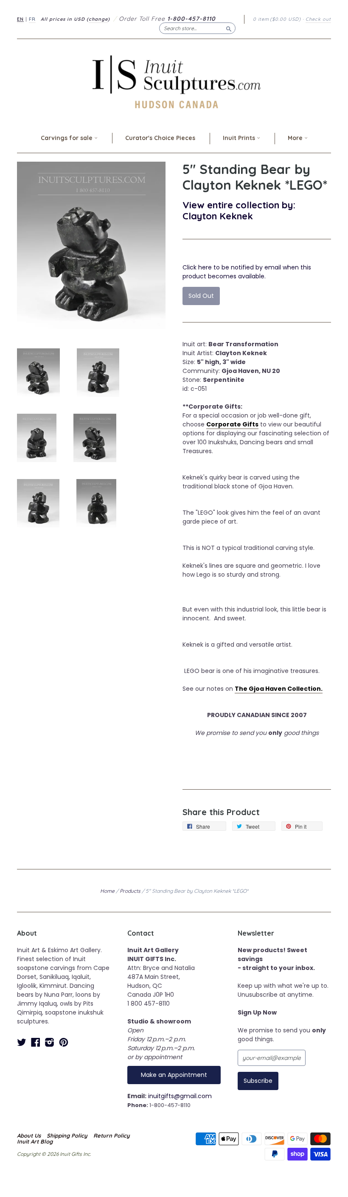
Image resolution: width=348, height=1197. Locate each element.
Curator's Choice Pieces (160, 138)
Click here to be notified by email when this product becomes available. (246, 271)
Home (107, 891)
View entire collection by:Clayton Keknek (238, 210)
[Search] (228, 28)
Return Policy (111, 1135)
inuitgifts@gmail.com (180, 1096)
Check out (318, 19)
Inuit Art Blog (35, 1141)
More (296, 138)
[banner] (174, 81)
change (98, 19)
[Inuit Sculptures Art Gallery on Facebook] (35, 1042)
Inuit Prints (240, 138)
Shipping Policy (67, 1135)
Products (130, 891)
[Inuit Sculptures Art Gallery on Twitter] (21, 1042)
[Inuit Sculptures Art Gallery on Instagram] (49, 1042)
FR (32, 19)
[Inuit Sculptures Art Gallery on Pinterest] (63, 1042)
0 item (277, 19)
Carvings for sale (67, 138)
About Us (29, 1135)
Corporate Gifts (232, 424)
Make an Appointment (174, 1075)
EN (20, 19)
